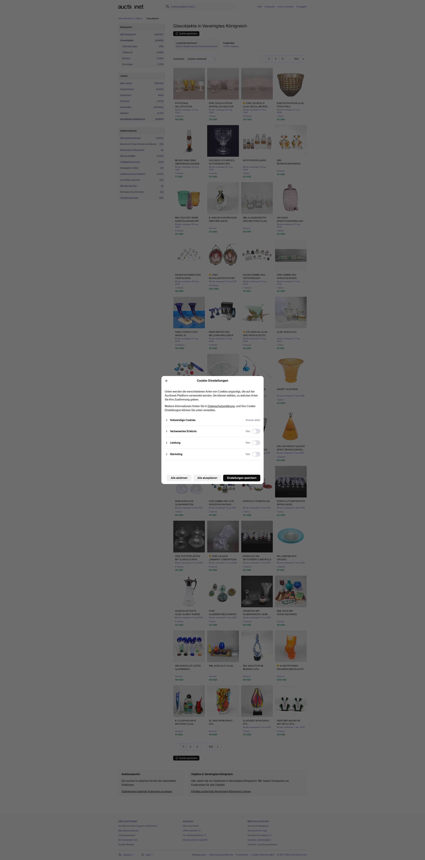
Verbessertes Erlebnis (183, 431)
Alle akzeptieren (207, 478)
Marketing (176, 454)
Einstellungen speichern (241, 478)
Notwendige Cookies (182, 420)
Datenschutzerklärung (221, 406)
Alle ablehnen (179, 478)
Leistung (175, 442)
